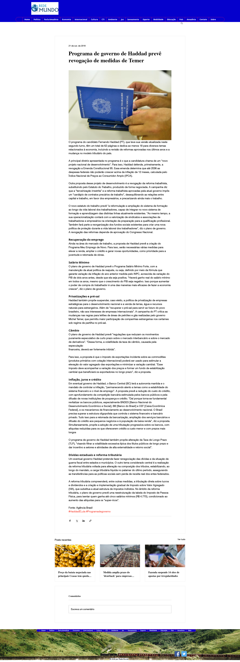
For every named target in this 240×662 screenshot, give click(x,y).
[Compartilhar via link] (90, 520)
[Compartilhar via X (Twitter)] (76, 520)
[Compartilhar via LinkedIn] (83, 520)
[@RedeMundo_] (184, 654)
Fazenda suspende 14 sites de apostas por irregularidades (163, 574)
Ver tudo (181, 539)
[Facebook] (177, 654)
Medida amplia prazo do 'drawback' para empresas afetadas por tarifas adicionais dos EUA (119, 574)
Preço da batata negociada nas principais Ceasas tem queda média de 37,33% (74, 574)
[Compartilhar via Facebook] (70, 520)
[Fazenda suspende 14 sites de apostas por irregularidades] (165, 556)
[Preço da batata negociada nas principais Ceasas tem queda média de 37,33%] (75, 556)
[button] (181, 23)
